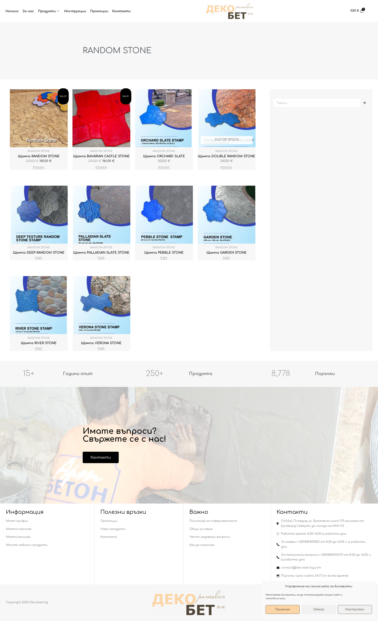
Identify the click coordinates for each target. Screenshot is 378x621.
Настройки (354, 609)
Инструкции (75, 11)
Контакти (121, 11)
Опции (38, 167)
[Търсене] (364, 103)
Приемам (282, 609)
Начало (12, 11)
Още (38, 258)
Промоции (99, 11)
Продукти (47, 11)
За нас (28, 11)
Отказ (318, 609)
